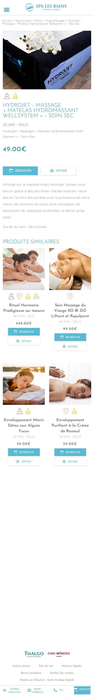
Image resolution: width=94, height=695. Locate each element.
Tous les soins (23, 20)
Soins (38, 20)
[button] (6, 9)
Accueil (6, 20)
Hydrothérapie (54, 20)
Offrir (61, 171)
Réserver (23, 171)
